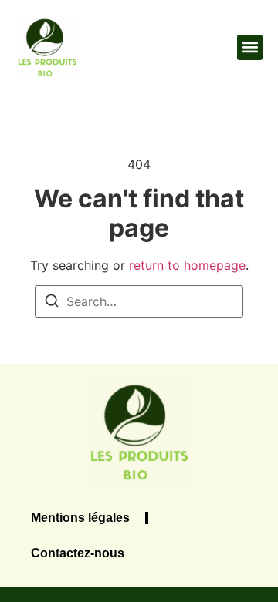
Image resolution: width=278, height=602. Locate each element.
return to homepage (187, 265)
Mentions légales (80, 517)
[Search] (52, 303)
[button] (250, 47)
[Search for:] (139, 301)
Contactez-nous (77, 553)
